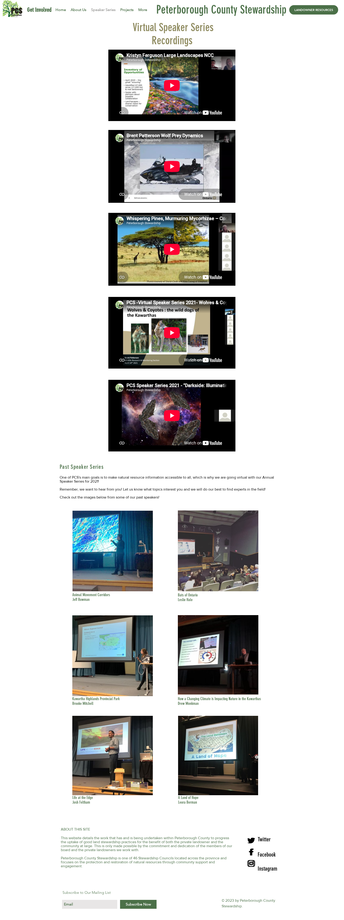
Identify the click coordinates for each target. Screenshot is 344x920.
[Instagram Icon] (250, 863)
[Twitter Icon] (250, 840)
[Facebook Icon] (250, 852)
